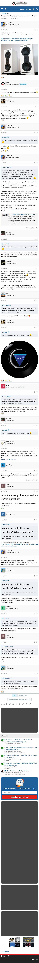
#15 (37, 520)
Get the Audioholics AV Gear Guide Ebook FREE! (19, 789)
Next (20, 695)
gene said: (5, 137)
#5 (37, 162)
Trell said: (4, 332)
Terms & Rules (34, 959)
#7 (37, 268)
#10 (37, 392)
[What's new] (33, 9)
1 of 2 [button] (14, 695)
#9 (37, 327)
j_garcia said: (5, 167)
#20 (37, 673)
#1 (37, 30)
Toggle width (6, 956)
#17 (37, 576)
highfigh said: (6, 678)
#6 (37, 239)
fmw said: (5, 524)
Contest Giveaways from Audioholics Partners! (14, 752)
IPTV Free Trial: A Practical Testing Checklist (16, 771)
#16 (37, 557)
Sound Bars (6, 760)
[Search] (37, 9)
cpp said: (4, 618)
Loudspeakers (7, 768)
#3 (37, 107)
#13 (37, 470)
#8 (37, 300)
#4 (37, 132)
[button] (2, 9)
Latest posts (4, 736)
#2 (37, 89)
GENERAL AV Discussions (10, 745)
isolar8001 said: (6, 647)
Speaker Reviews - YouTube (8, 459)
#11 (37, 425)
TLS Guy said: (6, 305)
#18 (37, 613)
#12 (37, 448)
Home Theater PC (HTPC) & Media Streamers (14, 774)
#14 (37, 491)
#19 (37, 642)
